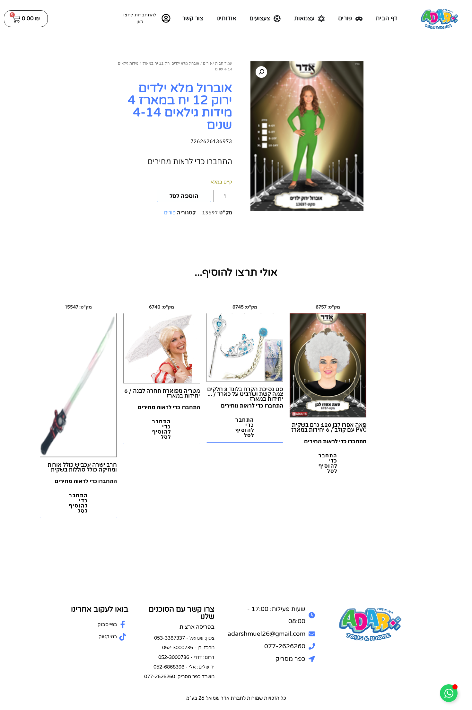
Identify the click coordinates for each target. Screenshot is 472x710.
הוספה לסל (184, 196)
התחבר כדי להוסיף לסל (328, 463)
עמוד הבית (223, 63)
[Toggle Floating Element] (449, 693)
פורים (207, 63)
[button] (261, 72)
